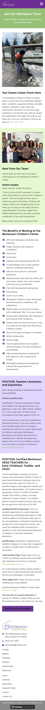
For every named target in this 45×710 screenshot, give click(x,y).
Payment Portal (8, 688)
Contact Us (7, 696)
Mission (5, 654)
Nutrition (6, 662)
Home (4, 675)
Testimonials (7, 666)
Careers (5, 692)
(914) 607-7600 (16, 122)
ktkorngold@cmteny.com (13, 447)
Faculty (5, 649)
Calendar (6, 680)
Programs (6, 658)
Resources (6, 670)
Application (7, 684)
